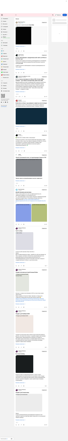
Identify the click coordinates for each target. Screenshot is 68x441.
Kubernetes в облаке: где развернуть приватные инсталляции (31, 103)
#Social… (22, 301)
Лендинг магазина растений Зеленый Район (27, 272)
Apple (19, 55)
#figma (44, 300)
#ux (45, 200)
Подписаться (44, 22)
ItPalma (19, 134)
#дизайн (17, 200)
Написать (59, 14)
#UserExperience (28, 300)
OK (11, 438)
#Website (17, 298)
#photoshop (18, 301)
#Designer (42, 298)
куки (6, 438)
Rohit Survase (21, 54)
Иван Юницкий (21, 22)
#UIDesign (22, 300)
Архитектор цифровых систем (24, 76)
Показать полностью (20, 46)
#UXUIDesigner (36, 298)
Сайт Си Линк (19, 230)
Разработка (20, 77)
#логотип (27, 200)
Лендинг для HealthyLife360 (23, 313)
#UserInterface (35, 300)
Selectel (19, 100)
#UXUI (21, 298)
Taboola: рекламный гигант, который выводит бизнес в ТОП (31, 157)
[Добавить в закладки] (18, 51)
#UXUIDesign (30, 298)
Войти (64, 14)
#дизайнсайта (22, 200)
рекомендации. (4, 106)
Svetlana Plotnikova (22, 227)
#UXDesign (18, 300)
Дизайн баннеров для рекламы (23, 192)
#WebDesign (25, 298)
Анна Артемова (21, 189)
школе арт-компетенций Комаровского (31, 199)
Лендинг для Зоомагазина (22, 392)
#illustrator (40, 300)
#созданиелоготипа (34, 200)
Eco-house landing (20, 353)
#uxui (43, 200)
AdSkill (19, 154)
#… (16, 202)
